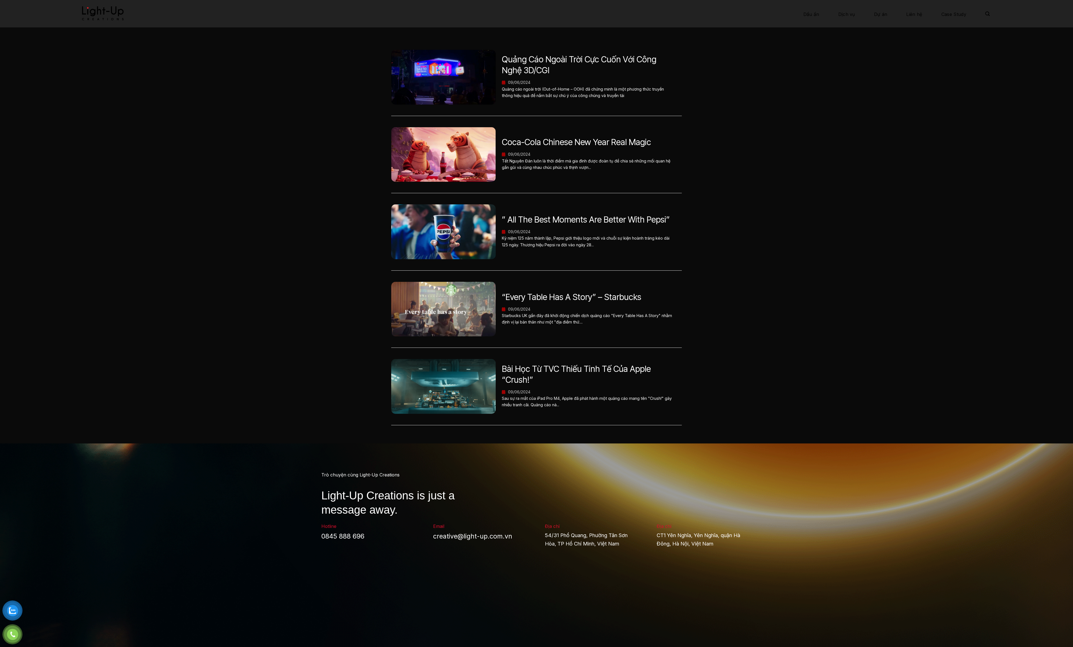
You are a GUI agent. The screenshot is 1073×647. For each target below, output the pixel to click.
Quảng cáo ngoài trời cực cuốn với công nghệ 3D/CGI (579, 64)
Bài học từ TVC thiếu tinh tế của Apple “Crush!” (576, 374)
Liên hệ (914, 14)
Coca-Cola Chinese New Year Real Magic (576, 142)
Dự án (880, 14)
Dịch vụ (846, 14)
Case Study (953, 14)
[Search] (987, 14)
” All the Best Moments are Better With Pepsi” (586, 219)
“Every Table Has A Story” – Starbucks (571, 297)
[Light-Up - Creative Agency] (110, 14)
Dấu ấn (811, 14)
